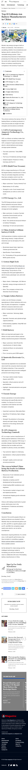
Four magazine (9, 759)
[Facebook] (9, 765)
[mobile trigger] (3, 2)
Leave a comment (21, 594)
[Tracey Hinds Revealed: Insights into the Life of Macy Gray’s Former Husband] (4, 623)
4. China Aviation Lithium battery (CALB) (13, 85)
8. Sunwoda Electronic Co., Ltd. (14, 97)
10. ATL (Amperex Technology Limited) (12, 103)
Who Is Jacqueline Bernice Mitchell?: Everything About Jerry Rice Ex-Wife (16, 658)
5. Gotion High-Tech (10, 89)
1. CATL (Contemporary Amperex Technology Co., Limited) (13, 75)
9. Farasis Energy (9, 100)
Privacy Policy (21, 581)
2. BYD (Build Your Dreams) (13, 79)
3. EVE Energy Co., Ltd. (11, 82)
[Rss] (16, 765)
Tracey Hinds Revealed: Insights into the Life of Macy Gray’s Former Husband (17, 622)
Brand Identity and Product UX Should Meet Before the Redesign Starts (11, 686)
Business (4, 11)
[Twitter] (11, 765)
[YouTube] (14, 765)
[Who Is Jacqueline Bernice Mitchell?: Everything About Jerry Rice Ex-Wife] (4, 659)
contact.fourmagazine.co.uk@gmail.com (12, 733)
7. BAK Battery (9, 94)
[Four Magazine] (14, 1)
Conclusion (8, 113)
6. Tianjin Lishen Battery (12, 92)
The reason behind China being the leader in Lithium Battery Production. (13, 109)
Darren (4, 27)
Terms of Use (18, 579)
